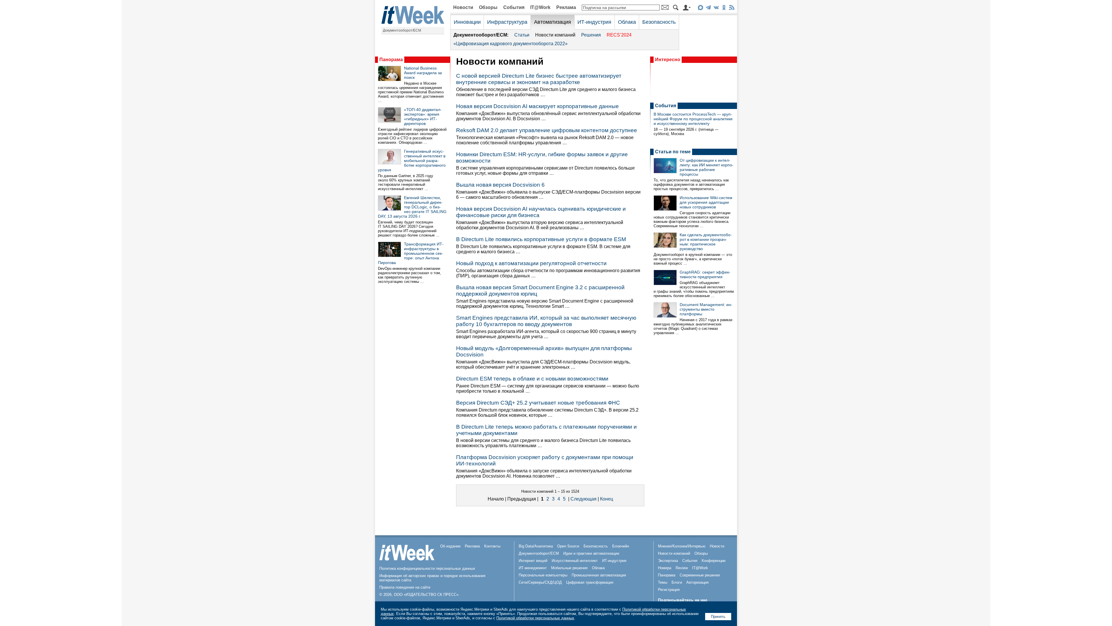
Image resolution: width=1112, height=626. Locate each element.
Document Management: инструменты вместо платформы (706, 309)
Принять (718, 616)
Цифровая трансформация (589, 582)
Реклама (566, 7)
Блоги (677, 582)
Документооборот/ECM (402, 30)
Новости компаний (555, 34)
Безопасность (659, 22)
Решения (591, 34)
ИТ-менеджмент (533, 568)
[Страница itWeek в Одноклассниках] (724, 8)
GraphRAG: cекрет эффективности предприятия (705, 274)
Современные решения (700, 575)
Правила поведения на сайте (404, 587)
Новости (463, 7)
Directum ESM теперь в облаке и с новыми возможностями (532, 379)
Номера (664, 568)
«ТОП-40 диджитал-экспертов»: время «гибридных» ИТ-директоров (423, 116)
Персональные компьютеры (543, 575)
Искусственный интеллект (575, 560)
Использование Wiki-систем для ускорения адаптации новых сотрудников (706, 202)
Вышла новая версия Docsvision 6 (500, 185)
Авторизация (697, 582)
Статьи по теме (673, 151)
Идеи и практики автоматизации (591, 553)
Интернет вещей (533, 560)
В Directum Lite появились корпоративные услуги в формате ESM (541, 239)
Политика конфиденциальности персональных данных (427, 568)
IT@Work (540, 7)
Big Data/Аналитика (536, 546)
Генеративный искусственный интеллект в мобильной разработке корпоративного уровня (412, 160)
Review (682, 568)
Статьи (521, 34)
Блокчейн (620, 546)
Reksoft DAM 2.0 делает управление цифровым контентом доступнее (546, 130)
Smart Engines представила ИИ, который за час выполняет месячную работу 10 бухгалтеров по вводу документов (546, 321)
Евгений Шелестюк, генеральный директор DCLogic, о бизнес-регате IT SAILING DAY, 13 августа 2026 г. (412, 207)
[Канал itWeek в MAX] (700, 8)
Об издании (450, 546)
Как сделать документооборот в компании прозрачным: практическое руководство (706, 241)
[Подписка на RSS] (732, 8)
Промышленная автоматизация (599, 575)
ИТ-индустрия (594, 22)
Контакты (492, 546)
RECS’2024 (619, 34)
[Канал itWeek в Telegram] (708, 8)
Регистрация (669, 589)
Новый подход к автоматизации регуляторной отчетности (531, 263)
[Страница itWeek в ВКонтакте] (716, 8)
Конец (606, 498)
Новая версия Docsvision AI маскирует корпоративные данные (537, 106)
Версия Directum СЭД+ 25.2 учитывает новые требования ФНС (538, 403)
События (513, 7)
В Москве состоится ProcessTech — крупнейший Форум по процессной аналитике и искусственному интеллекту (693, 119)
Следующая (583, 498)
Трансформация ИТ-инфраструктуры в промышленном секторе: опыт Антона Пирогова (411, 253)
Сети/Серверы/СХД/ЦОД (540, 582)
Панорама (391, 59)
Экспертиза (668, 560)
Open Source (568, 546)
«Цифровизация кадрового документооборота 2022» (510, 43)
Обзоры (488, 7)
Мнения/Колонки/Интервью (681, 546)
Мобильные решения (569, 568)
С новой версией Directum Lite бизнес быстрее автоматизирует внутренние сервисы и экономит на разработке (538, 79)
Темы (662, 582)
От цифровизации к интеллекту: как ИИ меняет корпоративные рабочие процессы (707, 167)
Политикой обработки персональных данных (535, 618)
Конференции (713, 560)
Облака (627, 22)
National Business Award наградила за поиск (423, 73)
